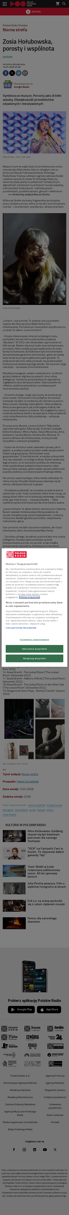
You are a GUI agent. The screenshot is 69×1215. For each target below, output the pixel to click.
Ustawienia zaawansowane (34, 639)
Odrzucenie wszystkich (34, 648)
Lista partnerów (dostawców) (21, 627)
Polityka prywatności (29, 597)
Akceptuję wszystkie (34, 658)
